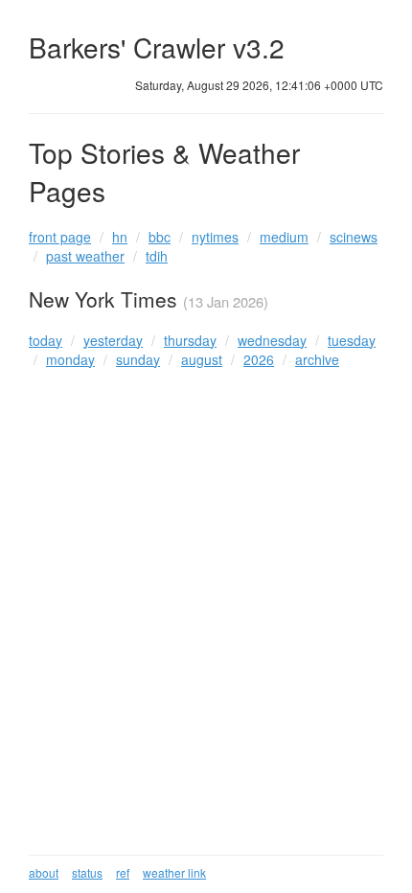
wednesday (272, 340)
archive (317, 359)
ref (122, 872)
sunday (138, 359)
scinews (354, 236)
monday (70, 359)
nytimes (215, 236)
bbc (160, 236)
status (87, 872)
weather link (174, 872)
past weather (85, 255)
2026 (258, 359)
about (43, 872)
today (45, 340)
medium (284, 236)
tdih (157, 255)
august (201, 359)
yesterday (113, 340)
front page (60, 236)
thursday (190, 340)
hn (119, 236)
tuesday (352, 340)
